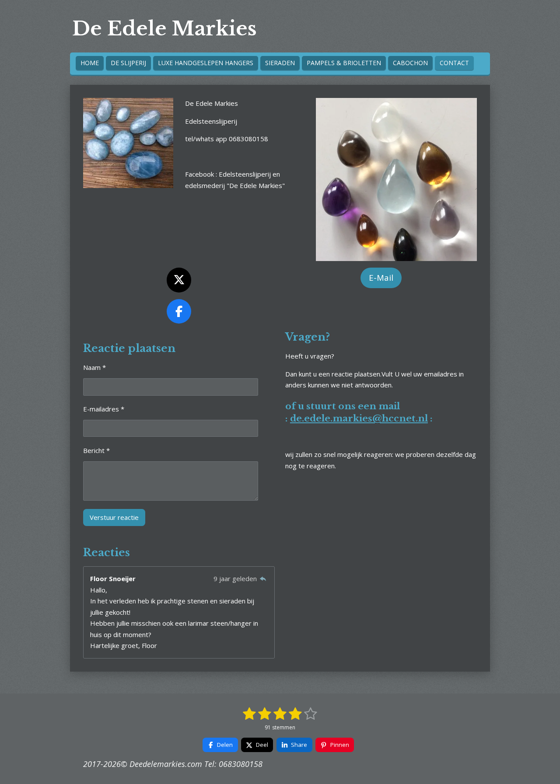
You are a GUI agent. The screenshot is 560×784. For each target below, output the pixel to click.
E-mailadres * (103, 408)
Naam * (94, 367)
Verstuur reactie (114, 517)
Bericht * (96, 450)
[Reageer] (263, 578)
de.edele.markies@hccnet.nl (359, 418)
